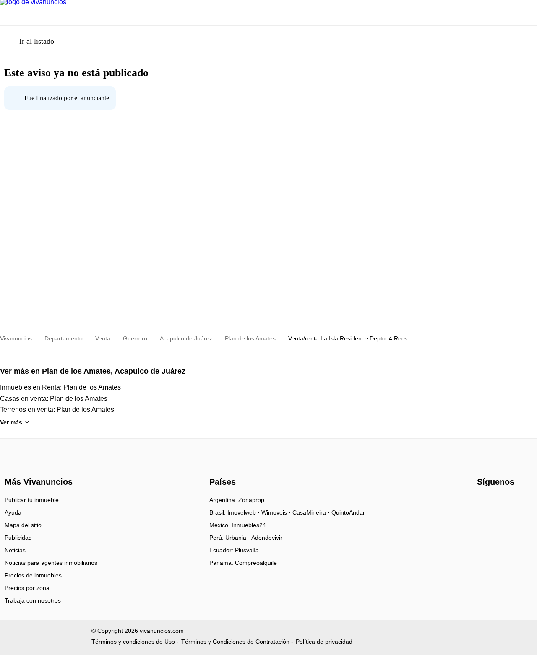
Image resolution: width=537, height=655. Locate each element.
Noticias (15, 550)
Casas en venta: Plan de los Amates (53, 398)
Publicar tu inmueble (32, 499)
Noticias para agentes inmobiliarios (51, 562)
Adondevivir (266, 537)
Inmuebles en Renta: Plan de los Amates (60, 387)
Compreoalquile (256, 562)
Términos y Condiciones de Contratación (235, 641)
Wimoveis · (276, 512)
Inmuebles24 (249, 525)
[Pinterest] (525, 502)
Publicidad (18, 537)
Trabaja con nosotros (33, 600)
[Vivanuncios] (37, 466)
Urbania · (238, 537)
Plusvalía (247, 550)
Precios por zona (27, 588)
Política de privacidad (324, 641)
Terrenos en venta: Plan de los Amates (57, 409)
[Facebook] (484, 502)
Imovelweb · (244, 512)
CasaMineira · (311, 512)
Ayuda (13, 512)
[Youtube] (498, 502)
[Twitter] (512, 502)
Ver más (11, 422)
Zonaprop (251, 499)
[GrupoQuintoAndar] (39, 637)
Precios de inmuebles (33, 575)
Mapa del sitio (23, 525)
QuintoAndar (348, 512)
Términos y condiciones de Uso (133, 641)
